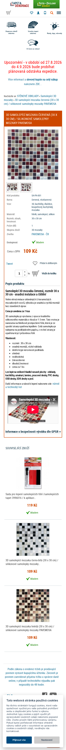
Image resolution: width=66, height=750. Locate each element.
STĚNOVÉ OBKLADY (28, 96)
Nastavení (46, 740)
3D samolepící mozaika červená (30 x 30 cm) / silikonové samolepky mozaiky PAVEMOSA (31, 102)
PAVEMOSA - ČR (40, 234)
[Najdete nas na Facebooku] (45, 695)
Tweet (9, 264)
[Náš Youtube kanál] (53, 695)
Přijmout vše (19, 740)
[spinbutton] (19, 273)
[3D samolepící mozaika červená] (12, 187)
